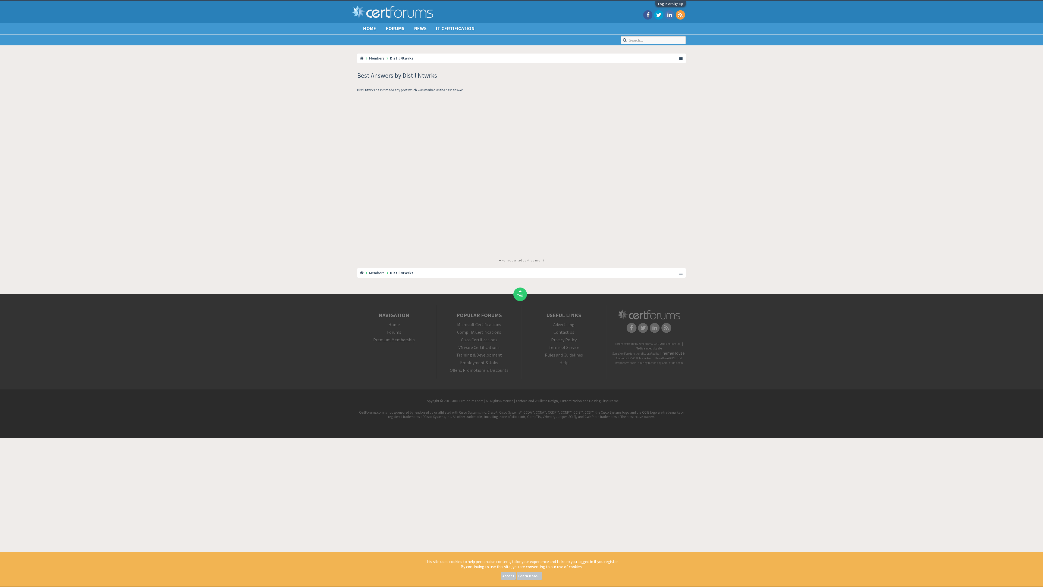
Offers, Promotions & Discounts (479, 370)
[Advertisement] (521, 176)
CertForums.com (672, 363)
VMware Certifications (478, 347)
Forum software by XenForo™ (648, 344)
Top (520, 295)
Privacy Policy (564, 339)
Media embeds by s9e (649, 348)
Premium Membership (394, 339)
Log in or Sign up (670, 4)
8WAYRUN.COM (672, 358)
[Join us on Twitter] (658, 14)
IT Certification (455, 28)
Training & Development (479, 355)
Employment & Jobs (479, 362)
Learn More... (529, 576)
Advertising (563, 324)
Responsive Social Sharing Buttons (636, 363)
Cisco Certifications (479, 339)
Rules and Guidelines (564, 355)
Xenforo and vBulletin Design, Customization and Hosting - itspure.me (567, 401)
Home (369, 28)
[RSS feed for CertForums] (680, 14)
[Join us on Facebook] (647, 14)
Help (564, 362)
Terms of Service (564, 347)
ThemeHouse (672, 353)
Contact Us (564, 332)
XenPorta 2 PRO (625, 358)
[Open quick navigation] (681, 58)
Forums (395, 28)
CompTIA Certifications (479, 332)
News (420, 28)
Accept (508, 576)
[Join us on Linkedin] (669, 14)
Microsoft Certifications (479, 324)
